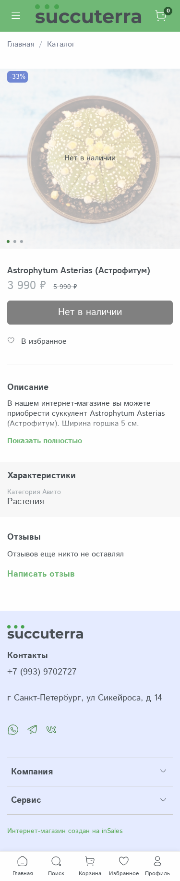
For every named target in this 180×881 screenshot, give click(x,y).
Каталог (61, 44)
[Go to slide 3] (21, 241)
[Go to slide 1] (7, 241)
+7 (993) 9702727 (42, 672)
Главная (20, 44)
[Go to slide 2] (14, 241)
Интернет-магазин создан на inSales (64, 831)
